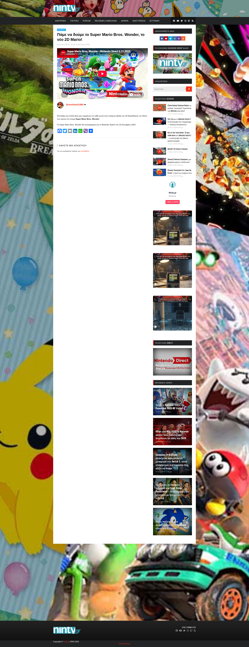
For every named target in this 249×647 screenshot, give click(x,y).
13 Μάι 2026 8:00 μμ (175, 152)
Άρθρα (124, 21)
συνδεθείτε (84, 151)
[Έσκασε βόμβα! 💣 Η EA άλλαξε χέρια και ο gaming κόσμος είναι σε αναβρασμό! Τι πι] (172, 313)
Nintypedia (139, 21)
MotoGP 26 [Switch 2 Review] (177, 148)
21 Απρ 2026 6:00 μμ (175, 176)
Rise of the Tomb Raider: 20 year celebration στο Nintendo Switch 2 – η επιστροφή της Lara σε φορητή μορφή (179, 136)
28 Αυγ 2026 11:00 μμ (164, 471)
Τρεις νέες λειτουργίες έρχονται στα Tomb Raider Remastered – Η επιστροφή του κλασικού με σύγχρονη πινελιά (172, 491)
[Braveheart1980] (60, 108)
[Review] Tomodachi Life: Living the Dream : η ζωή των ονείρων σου (180, 171)
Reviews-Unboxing (106, 21)
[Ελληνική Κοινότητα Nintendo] (67, 12)
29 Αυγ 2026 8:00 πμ (163, 501)
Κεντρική (60, 21)
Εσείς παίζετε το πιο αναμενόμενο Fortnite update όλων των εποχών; (171, 525)
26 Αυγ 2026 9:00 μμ (163, 411)
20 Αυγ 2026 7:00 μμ (163, 531)
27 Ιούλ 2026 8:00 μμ (175, 114)
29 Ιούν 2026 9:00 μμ (175, 127)
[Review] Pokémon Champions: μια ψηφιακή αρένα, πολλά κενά (179, 160)
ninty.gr (66, 642)
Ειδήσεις (61, 29)
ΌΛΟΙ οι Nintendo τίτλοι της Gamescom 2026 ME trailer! (170, 406)
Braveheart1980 (83, 44)
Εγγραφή (154, 21)
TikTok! (74, 21)
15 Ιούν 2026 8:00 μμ (175, 144)
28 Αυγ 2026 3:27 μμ (163, 441)
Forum (87, 21)
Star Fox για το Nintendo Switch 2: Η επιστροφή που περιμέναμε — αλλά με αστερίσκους (179, 122)
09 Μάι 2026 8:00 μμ (175, 165)
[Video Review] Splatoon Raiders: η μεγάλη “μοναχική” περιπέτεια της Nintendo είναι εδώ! (179, 108)
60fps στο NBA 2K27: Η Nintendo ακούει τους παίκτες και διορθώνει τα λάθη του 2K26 (172, 435)
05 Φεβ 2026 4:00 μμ (163, 372)
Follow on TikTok (173, 202)
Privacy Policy (124, 644)
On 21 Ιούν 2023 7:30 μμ (66, 44)
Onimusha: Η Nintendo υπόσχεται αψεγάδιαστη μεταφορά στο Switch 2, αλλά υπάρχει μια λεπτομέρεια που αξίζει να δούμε (172, 461)
